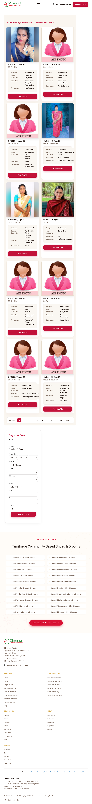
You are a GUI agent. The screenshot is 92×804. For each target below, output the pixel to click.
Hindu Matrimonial (10, 692)
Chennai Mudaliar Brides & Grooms (22, 588)
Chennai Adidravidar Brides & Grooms (23, 600)
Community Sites (79, 772)
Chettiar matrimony (53, 685)
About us (7, 749)
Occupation (8, 736)
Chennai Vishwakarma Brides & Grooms (65, 606)
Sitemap (50, 729)
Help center (51, 719)
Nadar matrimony (53, 692)
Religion (6, 715)
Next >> (69, 420)
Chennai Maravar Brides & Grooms (63, 581)
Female (21, 449)
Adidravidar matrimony (55, 681)
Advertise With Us (56, 772)
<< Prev (12, 420)
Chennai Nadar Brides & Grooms (21, 575)
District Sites (68, 772)
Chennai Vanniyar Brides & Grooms (22, 581)
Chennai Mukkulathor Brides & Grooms (23, 594)
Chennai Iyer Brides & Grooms (20, 569)
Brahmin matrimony (54, 678)
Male (13, 449)
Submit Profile (23, 514)
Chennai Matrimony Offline (39, 772)
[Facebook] (5, 800)
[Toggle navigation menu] (38, 4)
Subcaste (7, 722)
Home (6, 678)
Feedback (50, 722)
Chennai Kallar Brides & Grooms (63, 575)
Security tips (8, 760)
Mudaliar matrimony (54, 688)
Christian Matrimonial (11, 695)
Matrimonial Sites (27, 23)
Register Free (8, 685)
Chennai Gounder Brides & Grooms (64, 569)
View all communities (54, 695)
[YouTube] (14, 800)
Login (6, 681)
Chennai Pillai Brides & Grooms (21, 606)
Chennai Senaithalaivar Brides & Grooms (66, 594)
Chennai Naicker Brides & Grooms (22, 612)
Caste (6, 719)
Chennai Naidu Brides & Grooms (63, 557)
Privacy (6, 756)
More (5, 740)
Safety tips (7, 763)
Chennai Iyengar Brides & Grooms (22, 563)
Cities (6, 726)
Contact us (51, 715)
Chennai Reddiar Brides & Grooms (63, 588)
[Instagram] (9, 800)
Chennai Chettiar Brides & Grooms (63, 563)
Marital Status (8, 729)
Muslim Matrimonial (10, 699)
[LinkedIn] (18, 800)
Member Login (80, 4)
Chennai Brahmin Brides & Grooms (22, 557)
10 (61, 420)
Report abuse (51, 726)
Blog (5, 706)
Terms (6, 753)
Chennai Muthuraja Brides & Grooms (64, 600)
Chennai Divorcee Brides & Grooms (64, 612)
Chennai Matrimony (13, 23)
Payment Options (9, 702)
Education (7, 733)
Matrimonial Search (10, 688)
